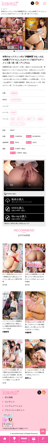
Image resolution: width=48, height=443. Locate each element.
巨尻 (12, 119)
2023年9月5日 (16, 100)
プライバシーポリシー (14, 410)
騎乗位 (40, 119)
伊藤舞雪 (14, 93)
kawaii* (13, 112)
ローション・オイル (17, 124)
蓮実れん (28, 378)
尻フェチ (21, 119)
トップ (3, 9)
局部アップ (31, 119)
